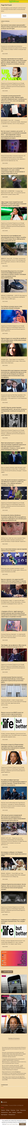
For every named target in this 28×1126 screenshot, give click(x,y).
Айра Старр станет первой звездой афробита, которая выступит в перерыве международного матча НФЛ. (14, 203)
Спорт (3, 976)
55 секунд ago (5, 44)
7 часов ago (4, 153)
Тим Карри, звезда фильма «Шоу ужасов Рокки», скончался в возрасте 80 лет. (13, 646)
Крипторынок (4, 1114)
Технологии (5, 996)
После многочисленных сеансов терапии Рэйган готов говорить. (14, 550)
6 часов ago (4, 118)
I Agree (22, 1124)
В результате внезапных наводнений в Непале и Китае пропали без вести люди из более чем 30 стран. (13, 26)
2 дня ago (4, 836)
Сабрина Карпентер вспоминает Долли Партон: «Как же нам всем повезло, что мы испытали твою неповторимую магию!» (13, 886)
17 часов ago (4, 357)
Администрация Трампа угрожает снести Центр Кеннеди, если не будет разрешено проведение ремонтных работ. (12, 679)
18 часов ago (4, 393)
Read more (5, 53)
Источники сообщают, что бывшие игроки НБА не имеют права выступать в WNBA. (13, 853)
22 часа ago (4, 465)
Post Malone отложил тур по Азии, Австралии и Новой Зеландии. (11, 307)
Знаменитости (4, 1112)
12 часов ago (4, 293)
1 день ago (4, 536)
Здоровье (19, 1112)
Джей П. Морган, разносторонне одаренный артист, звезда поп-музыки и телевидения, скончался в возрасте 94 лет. (14, 410)
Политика (13, 1110)
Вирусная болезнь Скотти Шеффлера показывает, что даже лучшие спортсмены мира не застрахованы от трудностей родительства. (13, 170)
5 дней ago (5, 991)
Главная (3, 1110)
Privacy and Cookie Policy (12, 1124)
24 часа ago (4, 500)
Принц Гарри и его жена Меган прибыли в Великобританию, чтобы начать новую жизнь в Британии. (13, 340)
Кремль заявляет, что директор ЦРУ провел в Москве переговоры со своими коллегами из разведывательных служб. (13, 581)
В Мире (7, 1110)
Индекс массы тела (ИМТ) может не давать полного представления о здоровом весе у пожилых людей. (12, 714)
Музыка (4, 1016)
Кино (10, 1112)
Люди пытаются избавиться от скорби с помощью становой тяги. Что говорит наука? (13, 921)
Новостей (21, 1105)
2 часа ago (4, 81)
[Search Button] (24, 15)
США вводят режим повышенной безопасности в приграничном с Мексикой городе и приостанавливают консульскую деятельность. (13, 817)
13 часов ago (4, 323)
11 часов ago (4, 256)
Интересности (12, 1114)
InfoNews (14, 1)
